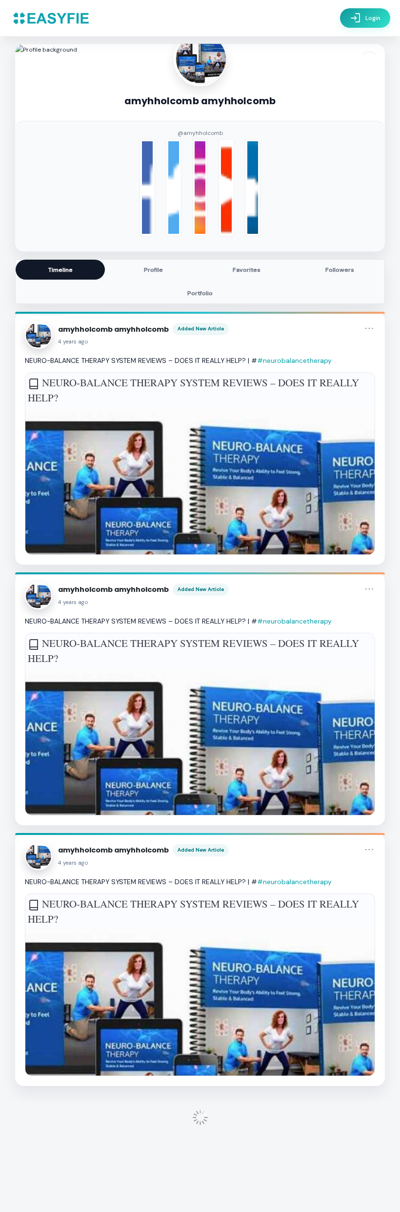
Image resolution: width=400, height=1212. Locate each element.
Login (365, 18)
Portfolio (200, 293)
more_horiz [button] (369, 328)
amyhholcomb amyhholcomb (113, 329)
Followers (339, 270)
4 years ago (73, 341)
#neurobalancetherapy (294, 360)
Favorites (246, 270)
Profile (153, 270)
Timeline (60, 270)
